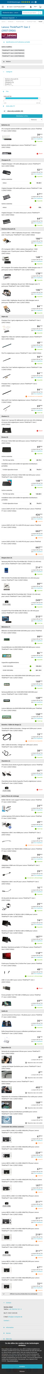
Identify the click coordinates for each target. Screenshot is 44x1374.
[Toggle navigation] (3, 7)
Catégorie (9, 72)
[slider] (4, 98)
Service (8, 1333)
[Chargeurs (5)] (22, 82)
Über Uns (9, 1339)
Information (10, 1327)
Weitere (8, 61)
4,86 (20, 2)
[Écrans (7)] (22, 84)
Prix (7, 91)
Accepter (22, 1366)
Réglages (22, 1371)
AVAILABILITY (10, 106)
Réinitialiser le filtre (22, 116)
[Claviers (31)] (22, 81)
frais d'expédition (38, 139)
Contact (8, 1303)
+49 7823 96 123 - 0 (15, 1309)
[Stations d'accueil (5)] (22, 79)
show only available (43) (15, 111)
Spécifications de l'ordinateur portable (18, 42)
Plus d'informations (12, 1361)
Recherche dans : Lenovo (10, 12)
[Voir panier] (40, 6)
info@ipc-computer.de (15, 1317)
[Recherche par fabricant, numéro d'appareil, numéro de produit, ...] (40, 12)
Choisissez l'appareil (8, 18)
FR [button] (35, 6)
